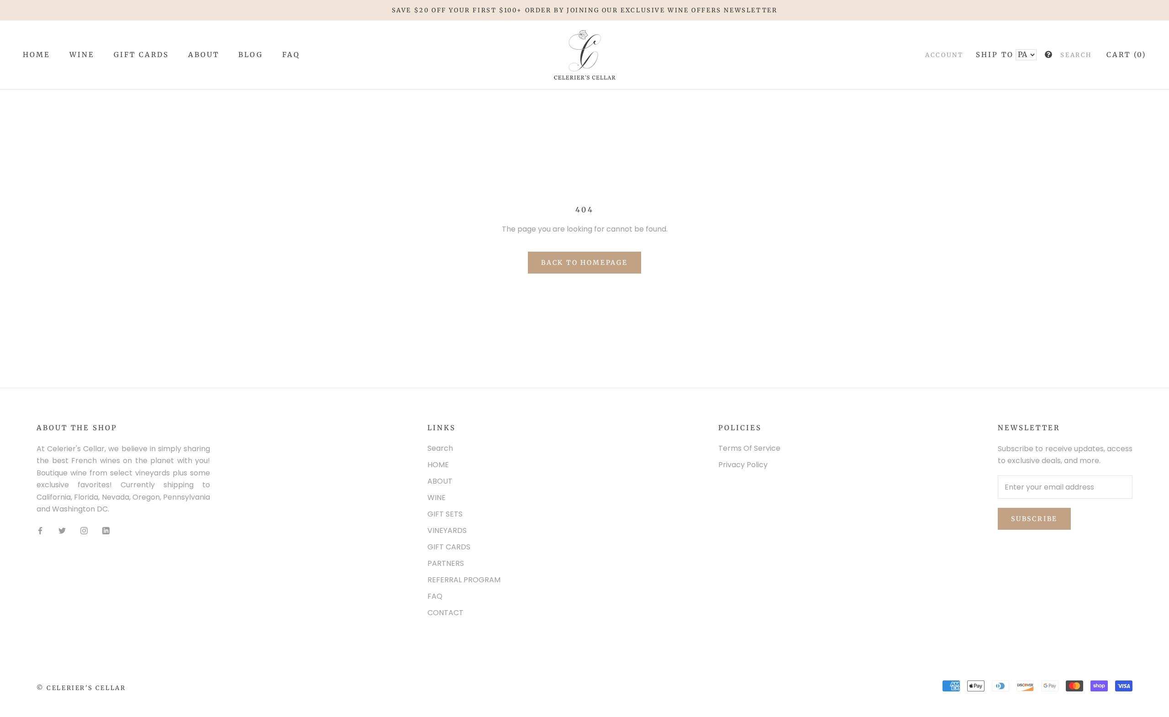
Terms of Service (749, 448)
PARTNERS (445, 563)
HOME (36, 55)
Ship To (995, 55)
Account (944, 55)
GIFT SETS (445, 514)
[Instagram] (84, 530)
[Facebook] (40, 530)
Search (1076, 55)
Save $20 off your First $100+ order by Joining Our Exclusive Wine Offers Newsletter (585, 10)
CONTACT (445, 612)
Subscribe (1034, 519)
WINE (82, 55)
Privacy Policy (743, 464)
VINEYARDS (447, 530)
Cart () (1126, 55)
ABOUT (203, 55)
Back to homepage (584, 262)
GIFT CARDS (141, 55)
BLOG (250, 55)
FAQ (291, 55)
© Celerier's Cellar (81, 688)
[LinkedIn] (106, 530)
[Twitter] (62, 530)
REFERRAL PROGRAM (463, 580)
